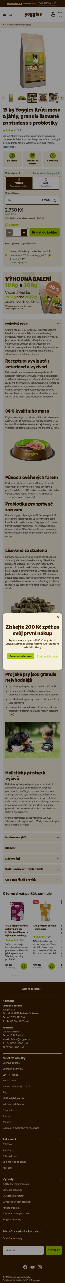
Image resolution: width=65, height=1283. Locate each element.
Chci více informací (47, 656)
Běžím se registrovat (21, 656)
